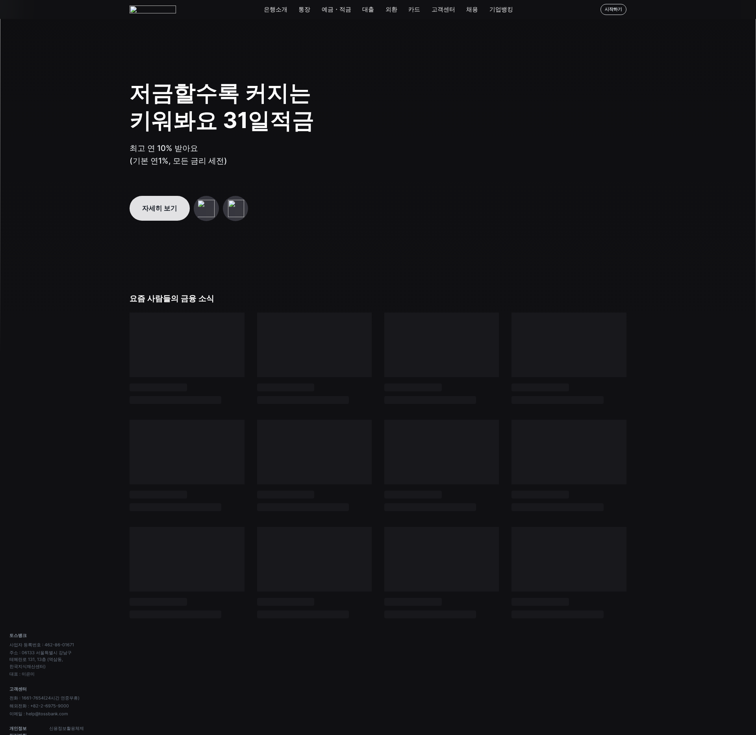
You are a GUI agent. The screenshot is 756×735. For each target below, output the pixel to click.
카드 (414, 9)
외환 (391, 9)
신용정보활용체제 (66, 728)
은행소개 (275, 9)
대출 (368, 9)
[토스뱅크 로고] (153, 9)
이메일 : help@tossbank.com (38, 713)
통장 (304, 9)
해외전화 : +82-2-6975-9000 (39, 706)
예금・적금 (336, 9)
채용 (472, 9)
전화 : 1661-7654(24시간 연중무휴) (44, 698)
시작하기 (613, 9)
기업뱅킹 (501, 9)
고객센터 (443, 9)
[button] (206, 208)
